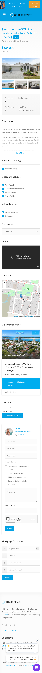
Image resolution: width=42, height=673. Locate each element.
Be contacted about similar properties (17, 482)
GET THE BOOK (34, 4)
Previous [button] (7, 71)
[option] (21, 68)
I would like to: (10, 462)
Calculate (7, 578)
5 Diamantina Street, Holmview (15, 41)
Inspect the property (15, 473)
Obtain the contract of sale (17, 477)
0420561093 (22, 434)
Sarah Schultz (12, 392)
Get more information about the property (19, 467)
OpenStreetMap (29, 316)
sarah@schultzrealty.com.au (23, 431)
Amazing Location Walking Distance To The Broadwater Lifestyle (19, 367)
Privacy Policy (11, 665)
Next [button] (34, 71)
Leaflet (16, 316)
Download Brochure (13, 416)
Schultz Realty (10, 630)
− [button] (4, 286)
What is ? (10, 505)
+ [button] (4, 282)
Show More (20, 153)
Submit (9, 529)
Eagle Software (30, 665)
